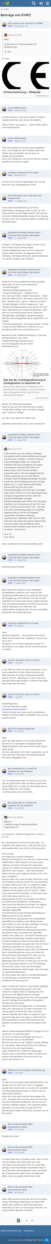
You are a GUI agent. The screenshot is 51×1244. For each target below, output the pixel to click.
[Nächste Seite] (31, 1221)
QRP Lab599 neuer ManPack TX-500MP (25, 23)
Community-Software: (25, 1240)
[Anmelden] (40, 3)
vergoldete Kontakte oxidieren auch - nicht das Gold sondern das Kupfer (24, 234)
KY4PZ (10, 26)
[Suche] (34, 3)
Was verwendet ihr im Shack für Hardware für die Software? (22, 770)
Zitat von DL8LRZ (15, 817)
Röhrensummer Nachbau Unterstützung (26, 1070)
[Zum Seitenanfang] (47, 1240)
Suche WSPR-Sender (17, 108)
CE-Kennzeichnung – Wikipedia (22, 92)
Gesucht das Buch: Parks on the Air (24, 660)
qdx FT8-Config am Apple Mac (21, 728)
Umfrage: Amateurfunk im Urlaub (23, 172)
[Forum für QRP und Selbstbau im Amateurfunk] (5, 3)
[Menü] (47, 3)
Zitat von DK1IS (15, 449)
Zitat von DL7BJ (15, 35)
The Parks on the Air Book (13, 709)
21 (27, 1220)
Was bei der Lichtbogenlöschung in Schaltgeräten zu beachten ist (24, 381)
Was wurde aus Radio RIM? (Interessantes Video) (20, 1125)
